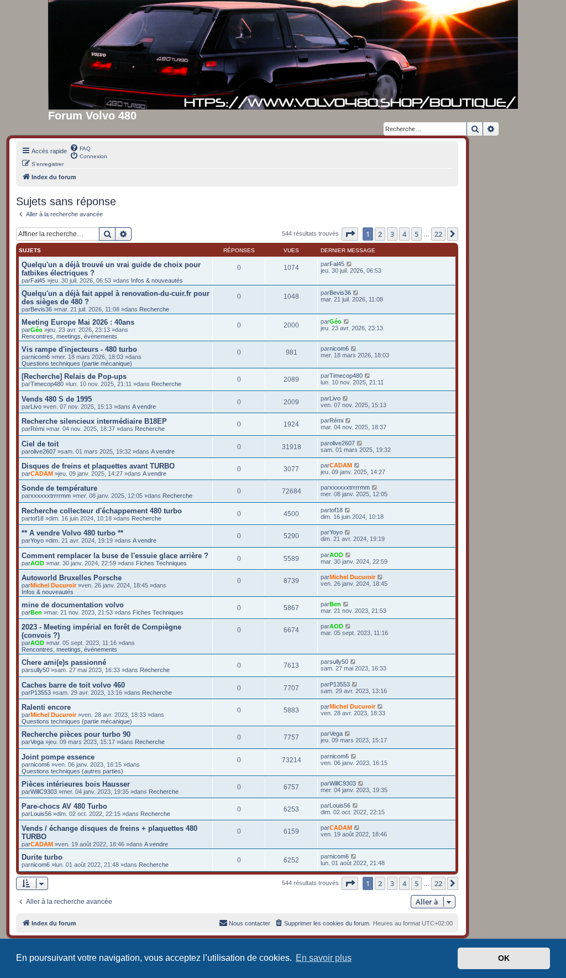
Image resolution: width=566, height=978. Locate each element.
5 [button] (416, 234)
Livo (35, 406)
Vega (37, 741)
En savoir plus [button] (324, 958)
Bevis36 (41, 309)
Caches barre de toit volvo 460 (73, 685)
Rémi (37, 428)
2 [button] (380, 234)
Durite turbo (42, 857)
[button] (350, 234)
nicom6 (40, 356)
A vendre (144, 406)
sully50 (39, 670)
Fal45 (37, 280)
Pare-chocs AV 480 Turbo (64, 806)
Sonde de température (59, 488)
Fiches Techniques (161, 563)
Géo (36, 329)
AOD (37, 563)
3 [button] (392, 234)
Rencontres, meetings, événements (69, 336)
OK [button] (504, 958)
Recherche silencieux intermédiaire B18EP (94, 421)
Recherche (154, 309)
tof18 (37, 518)
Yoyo (37, 540)
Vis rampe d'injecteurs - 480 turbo (79, 349)
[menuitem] (80, 148)
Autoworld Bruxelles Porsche (72, 578)
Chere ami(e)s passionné (64, 662)
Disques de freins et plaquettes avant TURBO (98, 466)
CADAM (41, 473)
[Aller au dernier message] (349, 264)
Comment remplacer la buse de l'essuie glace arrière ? (115, 556)
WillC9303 (43, 791)
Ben (36, 612)
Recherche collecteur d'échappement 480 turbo (102, 511)
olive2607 (43, 451)
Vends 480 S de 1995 (57, 399)
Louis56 (40, 813)
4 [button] (404, 234)
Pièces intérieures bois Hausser (76, 784)
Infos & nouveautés (157, 280)
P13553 (40, 692)
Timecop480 (47, 384)
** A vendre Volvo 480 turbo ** (72, 533)
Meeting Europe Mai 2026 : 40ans (78, 322)
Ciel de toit (40, 444)
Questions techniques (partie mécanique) (77, 363)
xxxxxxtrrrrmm (50, 495)
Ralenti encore (46, 707)
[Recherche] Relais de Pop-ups (74, 376)
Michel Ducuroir (53, 585)
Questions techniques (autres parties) (72, 771)
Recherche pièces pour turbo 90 (76, 734)
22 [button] (438, 234)
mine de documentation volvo (73, 605)
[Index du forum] (283, 55)
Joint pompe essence (58, 757)
